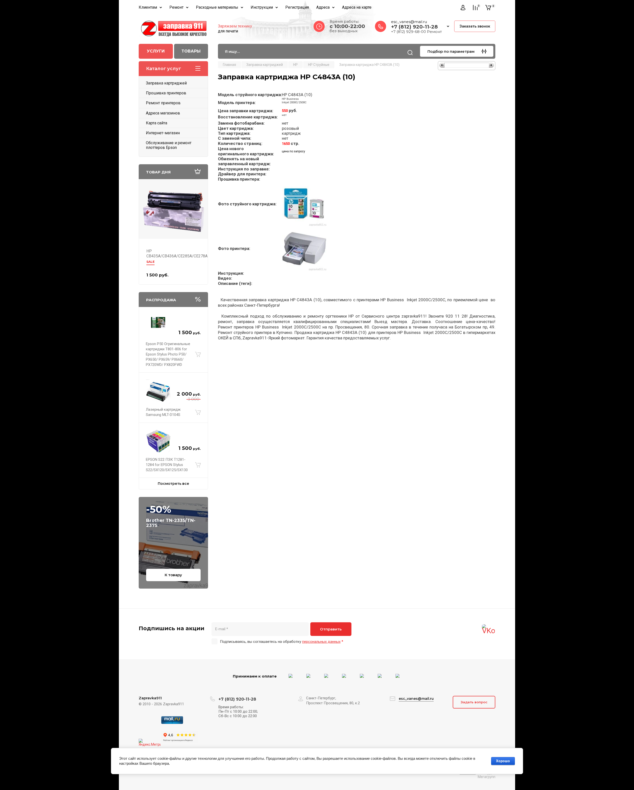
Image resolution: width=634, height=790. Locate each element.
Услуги (156, 51)
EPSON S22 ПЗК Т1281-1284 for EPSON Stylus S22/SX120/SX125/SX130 (167, 464)
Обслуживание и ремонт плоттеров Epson (168, 145)
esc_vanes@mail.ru (409, 21)
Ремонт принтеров (163, 103)
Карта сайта (156, 123)
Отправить (331, 629)
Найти (410, 52)
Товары (191, 51)
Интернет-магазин (163, 133)
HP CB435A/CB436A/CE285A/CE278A (177, 253)
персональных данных (321, 641)
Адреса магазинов (163, 113)
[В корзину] (198, 354)
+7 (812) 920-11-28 (414, 27)
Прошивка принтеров (166, 93)
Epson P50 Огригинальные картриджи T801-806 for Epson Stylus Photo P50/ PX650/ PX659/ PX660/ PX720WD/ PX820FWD (168, 354)
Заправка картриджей (166, 83)
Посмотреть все (173, 483)
